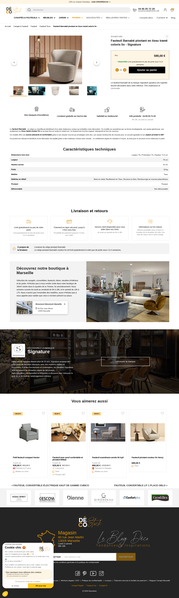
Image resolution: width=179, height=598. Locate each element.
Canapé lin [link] (103, 585)
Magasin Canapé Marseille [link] (159, 580)
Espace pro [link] (54, 580)
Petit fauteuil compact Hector (26, 457)
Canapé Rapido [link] (78, 585)
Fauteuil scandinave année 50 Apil (108, 457)
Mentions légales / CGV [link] (70, 580)
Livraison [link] (108, 580)
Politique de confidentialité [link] (92, 580)
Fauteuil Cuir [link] (91, 585)
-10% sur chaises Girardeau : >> (89, 2)
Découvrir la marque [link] (125, 361)
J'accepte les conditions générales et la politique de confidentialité (73, 562)
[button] (14, 62)
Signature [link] (116, 37)
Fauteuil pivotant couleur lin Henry (147, 457)
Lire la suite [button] (115, 88)
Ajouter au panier (147, 70)
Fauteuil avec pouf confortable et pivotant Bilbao (67, 458)
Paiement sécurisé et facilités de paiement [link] (130, 580)
